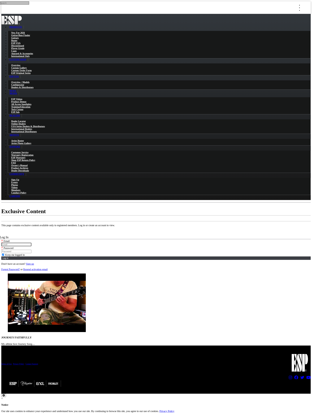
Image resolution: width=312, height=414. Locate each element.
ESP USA (14, 76)
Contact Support (32, 364)
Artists (14, 135)
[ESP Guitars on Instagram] (289, 378)
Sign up (30, 263)
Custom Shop (17, 59)
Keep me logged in (15, 255)
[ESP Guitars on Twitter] (301, 378)
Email (5, 241)
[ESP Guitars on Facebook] (295, 378)
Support (14, 147)
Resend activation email (35, 269)
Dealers (14, 115)
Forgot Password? (10, 269)
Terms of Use (6, 364)
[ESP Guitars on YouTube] (308, 378)
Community (16, 174)
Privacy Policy (18, 364)
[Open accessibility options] (3, 395)
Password (7, 248)
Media (13, 93)
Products (15, 27)
